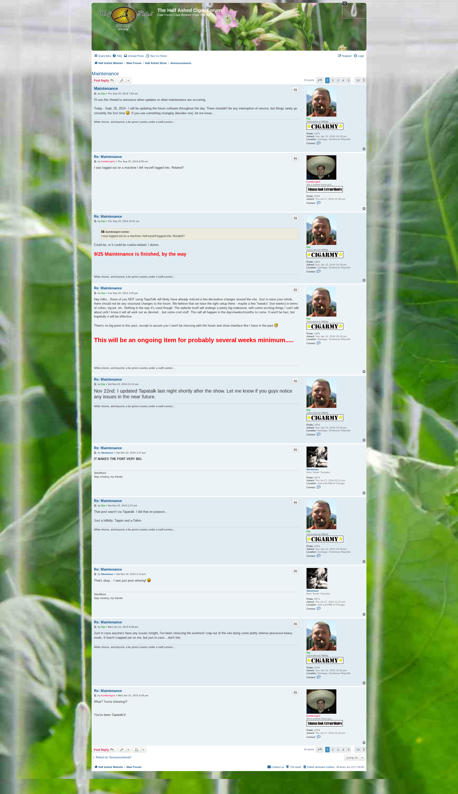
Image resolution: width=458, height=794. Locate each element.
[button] (319, 80)
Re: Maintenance (108, 157)
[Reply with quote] (295, 89)
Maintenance (105, 73)
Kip (308, 118)
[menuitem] (117, 56)
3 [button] (338, 80)
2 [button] (332, 80)
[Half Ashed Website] (125, 17)
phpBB (216, 773)
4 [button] (343, 80)
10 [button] (357, 80)
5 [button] (348, 80)
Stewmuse (313, 469)
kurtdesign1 (313, 181)
